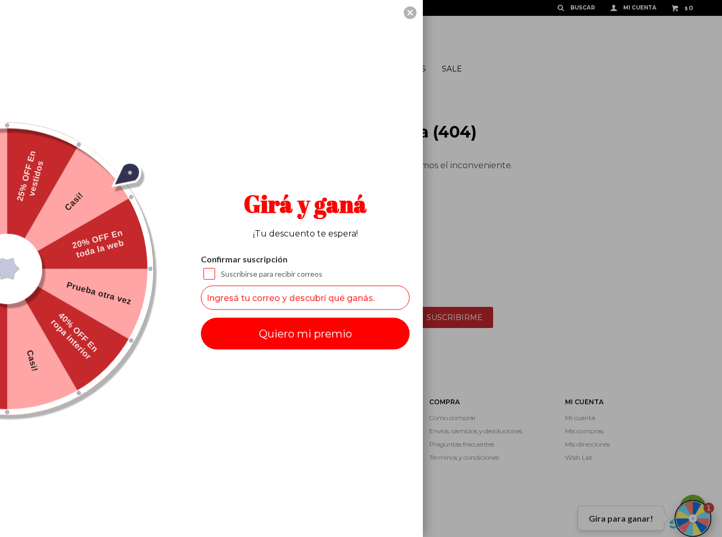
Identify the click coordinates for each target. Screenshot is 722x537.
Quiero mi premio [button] (305, 333)
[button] (410, 12)
